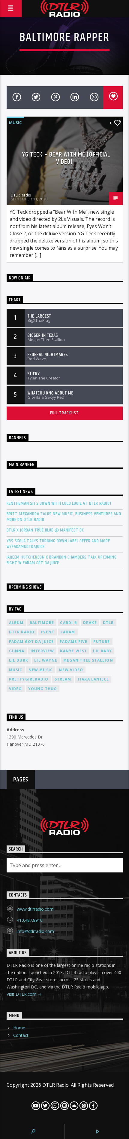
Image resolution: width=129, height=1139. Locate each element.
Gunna (17, 650)
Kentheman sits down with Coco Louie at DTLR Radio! (59, 503)
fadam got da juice (31, 641)
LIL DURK (18, 660)
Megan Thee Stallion (88, 660)
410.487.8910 (30, 920)
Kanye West (73, 650)
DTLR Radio (21, 195)
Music (15, 122)
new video (71, 669)
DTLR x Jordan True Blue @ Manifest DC (45, 530)
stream (63, 679)
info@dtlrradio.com (35, 931)
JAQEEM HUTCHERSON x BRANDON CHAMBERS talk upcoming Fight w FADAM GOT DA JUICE (62, 560)
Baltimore (42, 622)
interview (42, 650)
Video (15, 688)
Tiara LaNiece (93, 679)
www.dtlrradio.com (35, 909)
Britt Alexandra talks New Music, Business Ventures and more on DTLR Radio (64, 516)
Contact (20, 1035)
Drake (90, 622)
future (101, 641)
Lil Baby (102, 650)
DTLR (108, 622)
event (48, 632)
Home (19, 1028)
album (16, 622)
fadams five (73, 641)
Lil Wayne (45, 660)
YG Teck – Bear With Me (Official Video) (66, 158)
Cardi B (68, 622)
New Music (40, 669)
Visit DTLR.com (22, 994)
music (15, 669)
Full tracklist (64, 413)
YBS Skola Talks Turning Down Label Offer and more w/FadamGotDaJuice (58, 544)
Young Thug (42, 688)
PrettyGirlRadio (29, 679)
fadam (68, 632)
